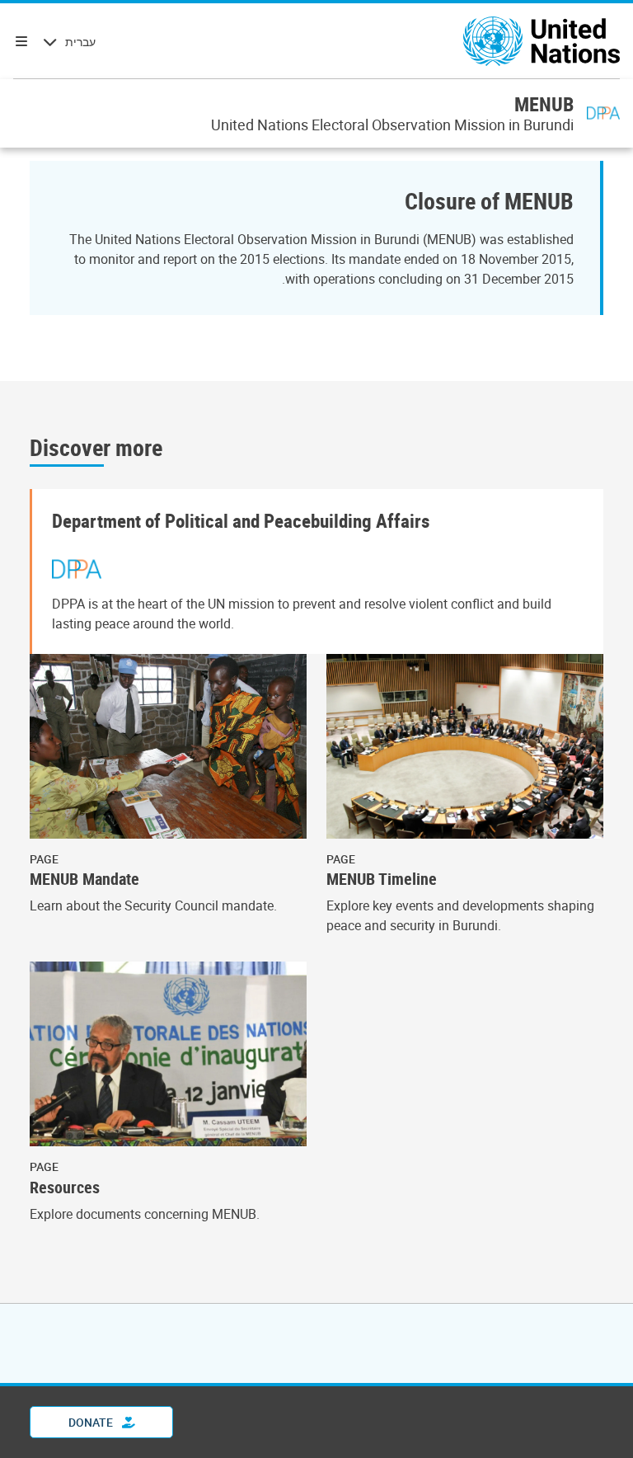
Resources (65, 1187)
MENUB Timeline (381, 879)
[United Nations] (541, 41)
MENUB (544, 104)
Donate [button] (91, 1422)
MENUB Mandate (84, 879)
